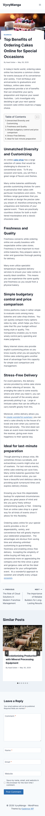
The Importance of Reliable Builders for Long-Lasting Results (33, 596)
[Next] (38, 653)
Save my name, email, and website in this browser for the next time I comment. (22, 782)
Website (9, 773)
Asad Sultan (10, 62)
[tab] (17, 683)
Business (8, 35)
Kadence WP (27, 809)
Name (8, 750)
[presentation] (22, 638)
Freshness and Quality (17, 126)
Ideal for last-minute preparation (21, 139)
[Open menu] (40, 5)
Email (8, 762)
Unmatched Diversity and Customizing (18, 122)
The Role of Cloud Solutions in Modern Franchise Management (11, 596)
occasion (8, 578)
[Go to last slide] (7, 653)
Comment (10, 716)
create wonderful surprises (19, 417)
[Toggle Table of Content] (36, 117)
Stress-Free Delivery (16, 136)
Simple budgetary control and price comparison (22, 131)
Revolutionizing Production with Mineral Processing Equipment (21, 659)
